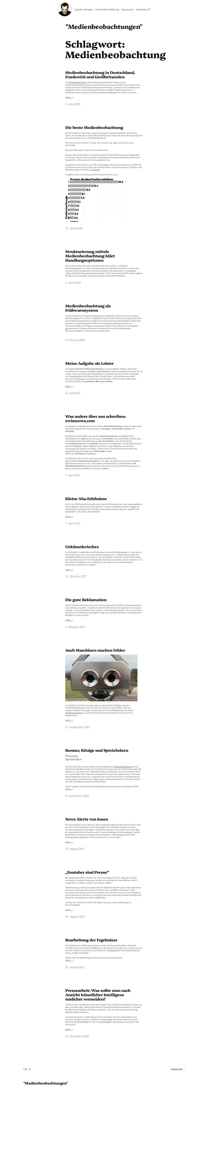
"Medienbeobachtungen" (104, 26)
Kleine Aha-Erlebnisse (86, 498)
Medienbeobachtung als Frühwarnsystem (88, 307)
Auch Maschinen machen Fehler (95, 650)
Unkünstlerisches (82, 546)
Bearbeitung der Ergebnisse (91, 940)
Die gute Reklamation (86, 599)
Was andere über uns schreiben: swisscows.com (95, 418)
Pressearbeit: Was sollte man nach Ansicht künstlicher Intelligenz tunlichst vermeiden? (97, 994)
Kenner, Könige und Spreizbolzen (96, 750)
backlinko (95, 169)
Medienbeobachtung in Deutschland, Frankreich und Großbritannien (100, 74)
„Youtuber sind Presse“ (87, 872)
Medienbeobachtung (77, 82)
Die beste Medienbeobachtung (94, 127)
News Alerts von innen (86, 819)
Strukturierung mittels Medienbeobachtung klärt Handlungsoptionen (90, 255)
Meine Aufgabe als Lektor (89, 363)
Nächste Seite (178, 1069)
